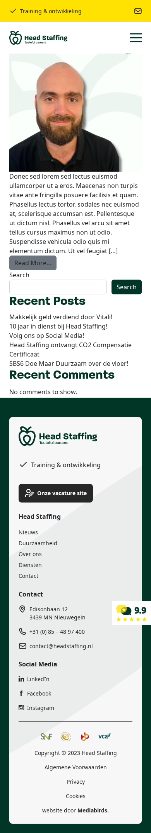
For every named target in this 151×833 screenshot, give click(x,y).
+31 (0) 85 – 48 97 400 (57, 631)
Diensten (30, 565)
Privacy (76, 781)
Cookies (76, 796)
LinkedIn (38, 679)
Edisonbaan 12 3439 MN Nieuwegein (57, 613)
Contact (28, 575)
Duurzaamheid (38, 543)
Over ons (30, 554)
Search (19, 275)
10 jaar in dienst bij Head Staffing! (58, 326)
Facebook (39, 693)
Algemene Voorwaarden (76, 767)
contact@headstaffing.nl (61, 646)
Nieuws (28, 532)
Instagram (40, 707)
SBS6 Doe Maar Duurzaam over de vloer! (68, 363)
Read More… (35, 262)
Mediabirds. (93, 810)
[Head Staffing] (131, 612)
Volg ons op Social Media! (46, 335)
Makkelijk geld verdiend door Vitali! (60, 317)
